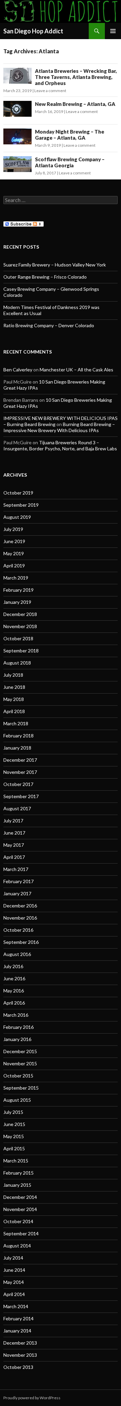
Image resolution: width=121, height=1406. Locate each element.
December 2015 (20, 1051)
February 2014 (18, 1318)
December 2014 (20, 1197)
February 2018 (18, 735)
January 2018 (17, 748)
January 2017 (17, 893)
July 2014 (13, 1258)
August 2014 (17, 1245)
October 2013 (18, 1367)
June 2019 (14, 541)
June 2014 (14, 1270)
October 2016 (18, 930)
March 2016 (15, 1015)
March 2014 (15, 1306)
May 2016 (13, 990)
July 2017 (13, 820)
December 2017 (20, 760)
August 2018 (17, 663)
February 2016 (18, 1027)
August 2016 (17, 954)
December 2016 (20, 905)
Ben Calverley (17, 369)
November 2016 (20, 918)
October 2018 (18, 638)
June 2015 (14, 1124)
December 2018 (20, 614)
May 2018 (13, 699)
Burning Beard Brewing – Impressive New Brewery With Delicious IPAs (59, 427)
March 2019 (15, 578)
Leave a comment (50, 90)
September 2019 (21, 505)
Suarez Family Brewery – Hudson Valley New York (54, 265)
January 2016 (17, 1039)
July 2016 (13, 966)
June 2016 (14, 978)
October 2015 (18, 1075)
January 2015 (17, 1185)
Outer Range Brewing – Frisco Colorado (45, 277)
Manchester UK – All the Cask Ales (76, 369)
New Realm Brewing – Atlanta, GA (75, 104)
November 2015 (20, 1063)
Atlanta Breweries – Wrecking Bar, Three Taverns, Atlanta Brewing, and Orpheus (76, 77)
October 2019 (18, 493)
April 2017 (14, 857)
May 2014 (13, 1282)
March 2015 (15, 1160)
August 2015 (17, 1100)
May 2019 (13, 553)
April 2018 (14, 711)
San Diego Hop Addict (33, 31)
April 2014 (14, 1294)
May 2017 (13, 845)
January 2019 (17, 602)
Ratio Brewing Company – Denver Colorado (48, 325)
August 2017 (17, 808)
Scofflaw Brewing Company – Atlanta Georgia (70, 162)
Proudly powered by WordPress (32, 1397)
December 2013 (20, 1343)
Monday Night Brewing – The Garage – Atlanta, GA (69, 135)
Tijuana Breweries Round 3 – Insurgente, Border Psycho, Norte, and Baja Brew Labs (60, 445)
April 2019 (14, 565)
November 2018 (20, 626)
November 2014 (20, 1209)
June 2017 (14, 833)
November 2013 (20, 1355)
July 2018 (13, 675)
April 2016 (14, 1003)
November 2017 (20, 772)
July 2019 (13, 529)
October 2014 (18, 1221)
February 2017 (18, 881)
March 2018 (15, 723)
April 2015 (14, 1148)
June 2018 (14, 687)
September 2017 (21, 796)
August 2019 (17, 517)
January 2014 (17, 1330)
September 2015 (21, 1088)
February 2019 (18, 590)
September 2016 (21, 942)
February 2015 (18, 1173)
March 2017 (15, 869)
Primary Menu (113, 31)
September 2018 (21, 650)
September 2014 (21, 1233)
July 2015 (13, 1112)
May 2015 (13, 1136)
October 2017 (18, 784)
